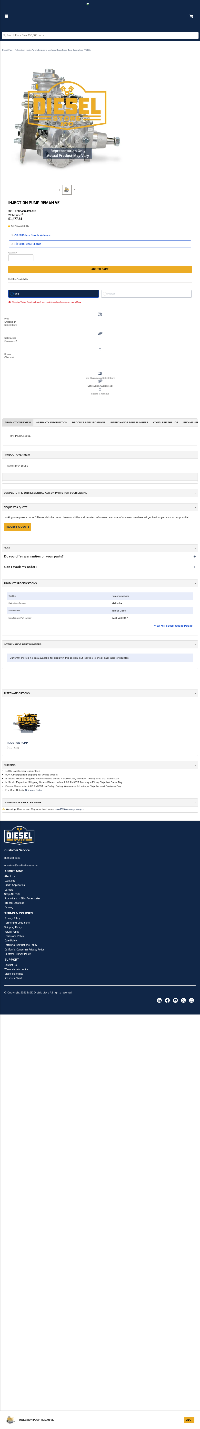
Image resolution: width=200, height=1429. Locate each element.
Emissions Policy (14, 936)
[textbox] (100, 35)
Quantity (12, 252)
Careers (8, 889)
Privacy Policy (12, 918)
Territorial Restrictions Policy (20, 945)
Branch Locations (14, 903)
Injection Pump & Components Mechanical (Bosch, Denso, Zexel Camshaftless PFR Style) (58, 50)
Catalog (8, 907)
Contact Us (10, 965)
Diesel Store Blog (13, 973)
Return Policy (11, 931)
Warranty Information (16, 969)
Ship (17, 293)
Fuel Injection (19, 50)
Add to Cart (100, 269)
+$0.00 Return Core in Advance (32, 235)
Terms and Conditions (17, 922)
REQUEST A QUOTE (17, 526)
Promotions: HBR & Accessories (22, 898)
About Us (9, 876)
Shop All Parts (7, 50)
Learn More (76, 302)
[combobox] (100, 36)
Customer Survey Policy (17, 954)
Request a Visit (13, 978)
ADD (188, 1419)
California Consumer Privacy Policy (24, 949)
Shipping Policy (33, 790)
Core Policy (10, 940)
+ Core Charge (27, 244)
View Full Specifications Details (173, 625)
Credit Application (14, 885)
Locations (9, 880)
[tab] (67, 190)
